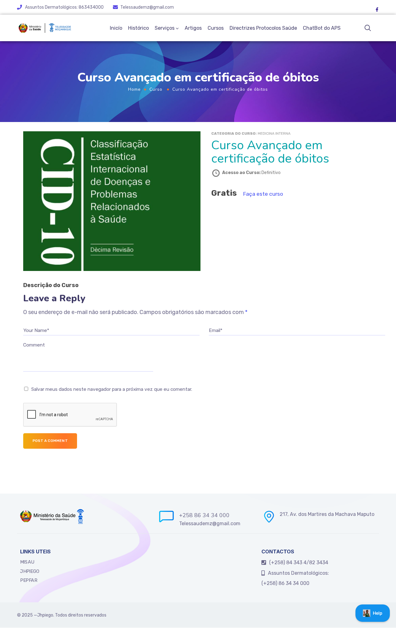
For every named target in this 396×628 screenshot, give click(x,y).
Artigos (193, 28)
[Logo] (44, 28)
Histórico (138, 28)
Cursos (216, 28)
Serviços (164, 28)
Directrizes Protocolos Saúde (263, 28)
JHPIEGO (30, 571)
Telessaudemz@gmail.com (147, 7)
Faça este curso (263, 194)
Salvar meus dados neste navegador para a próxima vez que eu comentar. (111, 389)
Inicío (116, 28)
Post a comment (50, 440)
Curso (155, 89)
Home (134, 89)
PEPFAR (28, 580)
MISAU (27, 562)
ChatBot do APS (322, 28)
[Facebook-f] (377, 9)
